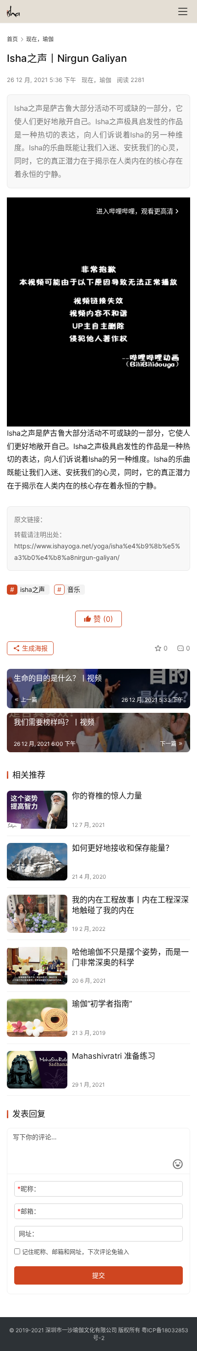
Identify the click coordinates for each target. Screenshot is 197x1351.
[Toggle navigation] (182, 11)
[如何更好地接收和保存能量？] (37, 862)
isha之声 (32, 589)
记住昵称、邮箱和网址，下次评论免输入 (74, 1251)
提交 (98, 1275)
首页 (12, 39)
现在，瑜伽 (96, 79)
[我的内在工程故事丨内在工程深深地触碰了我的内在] (37, 914)
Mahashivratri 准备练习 (113, 1056)
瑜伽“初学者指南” (102, 1003)
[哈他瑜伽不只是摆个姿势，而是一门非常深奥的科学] (37, 966)
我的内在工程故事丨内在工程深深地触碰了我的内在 (130, 905)
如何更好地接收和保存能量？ (122, 848)
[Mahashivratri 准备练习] (37, 1070)
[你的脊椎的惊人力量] (37, 810)
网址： (28, 1233)
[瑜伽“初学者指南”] (37, 1018)
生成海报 (34, 648)
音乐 (73, 589)
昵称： (28, 1188)
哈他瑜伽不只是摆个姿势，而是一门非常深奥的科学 (130, 957)
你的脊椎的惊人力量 (107, 795)
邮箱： (28, 1211)
